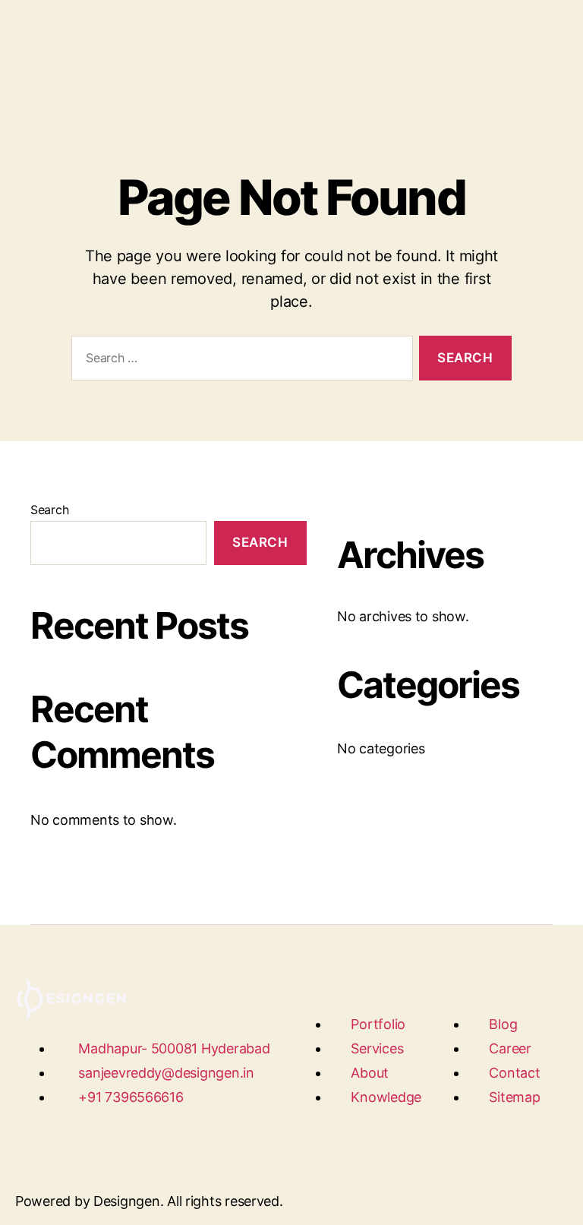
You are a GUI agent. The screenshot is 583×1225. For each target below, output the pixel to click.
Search (49, 509)
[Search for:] (239, 361)
